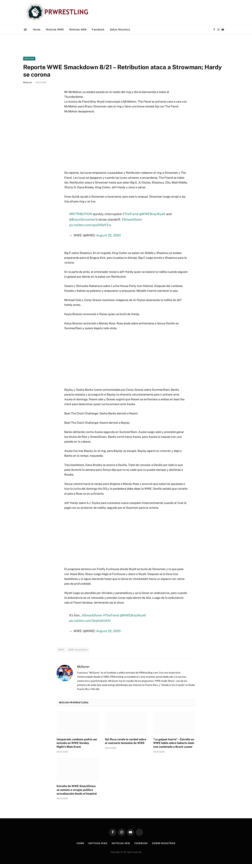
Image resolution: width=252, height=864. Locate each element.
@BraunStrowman (82, 219)
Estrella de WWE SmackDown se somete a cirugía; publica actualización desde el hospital (77, 789)
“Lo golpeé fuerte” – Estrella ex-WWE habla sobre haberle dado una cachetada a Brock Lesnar (174, 743)
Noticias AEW (78, 29)
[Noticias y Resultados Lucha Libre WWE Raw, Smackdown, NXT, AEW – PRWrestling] (58, 12)
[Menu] (25, 29)
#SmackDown (132, 219)
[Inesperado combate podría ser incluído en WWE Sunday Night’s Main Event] (78, 723)
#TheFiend (130, 214)
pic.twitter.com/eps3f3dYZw (90, 225)
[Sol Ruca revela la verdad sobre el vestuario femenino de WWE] (126, 723)
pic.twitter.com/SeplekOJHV (90, 620)
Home (36, 29)
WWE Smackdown (78, 649)
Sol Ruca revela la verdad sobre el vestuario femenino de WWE (125, 741)
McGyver (27, 82)
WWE (61, 649)
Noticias (29, 59)
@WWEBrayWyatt (152, 214)
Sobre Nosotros (120, 29)
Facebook (98, 29)
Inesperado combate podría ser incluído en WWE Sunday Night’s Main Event (77, 743)
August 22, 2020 (108, 235)
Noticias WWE (55, 29)
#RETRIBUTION (80, 214)
